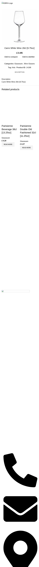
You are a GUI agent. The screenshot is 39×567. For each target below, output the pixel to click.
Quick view (10, 149)
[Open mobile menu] (36, 3)
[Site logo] (7, 3)
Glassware (18, 64)
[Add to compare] (4, 149)
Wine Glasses (29, 64)
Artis (13, 67)
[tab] (19, 72)
